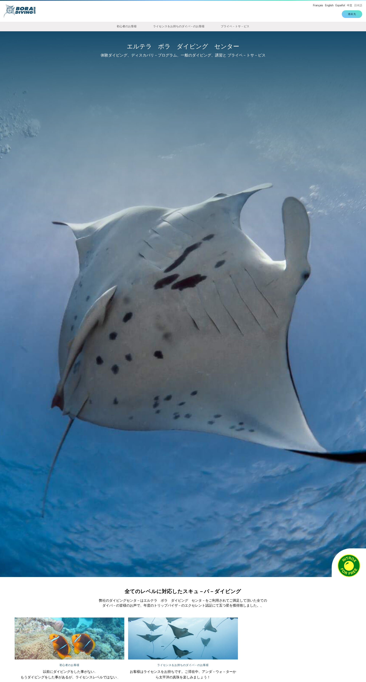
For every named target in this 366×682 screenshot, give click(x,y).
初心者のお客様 (127, 26)
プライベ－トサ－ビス (235, 26)
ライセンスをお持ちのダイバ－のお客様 (179, 26)
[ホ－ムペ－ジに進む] (21, 11)
